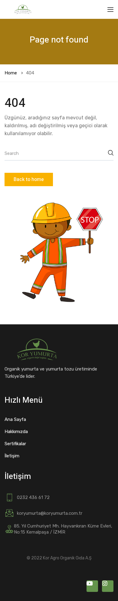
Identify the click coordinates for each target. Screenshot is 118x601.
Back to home (29, 179)
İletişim (12, 456)
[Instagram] (107, 586)
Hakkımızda (16, 431)
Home (11, 73)
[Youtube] (92, 586)
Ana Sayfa (15, 419)
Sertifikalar (15, 443)
